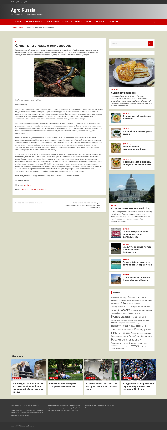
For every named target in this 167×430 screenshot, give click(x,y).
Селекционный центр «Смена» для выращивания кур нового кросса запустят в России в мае (83, 205)
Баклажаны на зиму (118, 298)
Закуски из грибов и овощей (131, 308)
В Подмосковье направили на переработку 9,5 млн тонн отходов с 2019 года (138, 386)
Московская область (141, 320)
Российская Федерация (140, 336)
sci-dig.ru (27, 185)
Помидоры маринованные (125, 329)
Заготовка (76, 22)
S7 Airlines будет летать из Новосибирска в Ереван (137, 278)
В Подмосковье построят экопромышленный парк (62, 385)
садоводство (144, 346)
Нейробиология (140, 323)
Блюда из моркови (125, 300)
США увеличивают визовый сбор (130, 208)
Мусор (114, 323)
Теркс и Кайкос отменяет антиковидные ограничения (137, 263)
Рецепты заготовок (119, 336)
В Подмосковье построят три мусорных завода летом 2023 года (101, 386)
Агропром (17, 22)
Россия (116, 339)
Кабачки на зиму (145, 310)
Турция (125, 343)
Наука (65, 22)
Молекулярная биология (119, 320)
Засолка (125, 310)
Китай (139, 313)
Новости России (120, 325)
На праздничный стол (126, 323)
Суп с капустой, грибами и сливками (137, 117)
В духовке (136, 304)
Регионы (126, 333)
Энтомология (41, 190)
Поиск (150, 43)
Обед (133, 326)
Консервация (121, 316)
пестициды (135, 346)
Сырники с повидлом (123, 92)
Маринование (139, 317)
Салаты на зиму (131, 339)
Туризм (88, 22)
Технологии (116, 343)
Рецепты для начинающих (141, 333)
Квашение (132, 313)
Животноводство (34, 22)
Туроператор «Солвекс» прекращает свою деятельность (135, 234)
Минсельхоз (53, 22)
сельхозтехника (117, 348)
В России (125, 303)
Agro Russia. (24, 10)
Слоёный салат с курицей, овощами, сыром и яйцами (137, 163)
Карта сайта (114, 22)
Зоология (32, 190)
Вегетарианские (117, 307)
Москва (130, 320)
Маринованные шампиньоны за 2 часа (135, 148)
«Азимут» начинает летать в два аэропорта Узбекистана (137, 249)
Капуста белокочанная (119, 313)
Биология (24, 190)
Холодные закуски (138, 343)
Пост (119, 333)
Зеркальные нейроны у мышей (30, 203)
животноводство (124, 346)
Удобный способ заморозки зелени (137, 132)
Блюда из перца (138, 300)
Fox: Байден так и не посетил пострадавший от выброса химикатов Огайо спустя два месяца (27, 387)
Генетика (127, 307)
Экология (100, 22)
